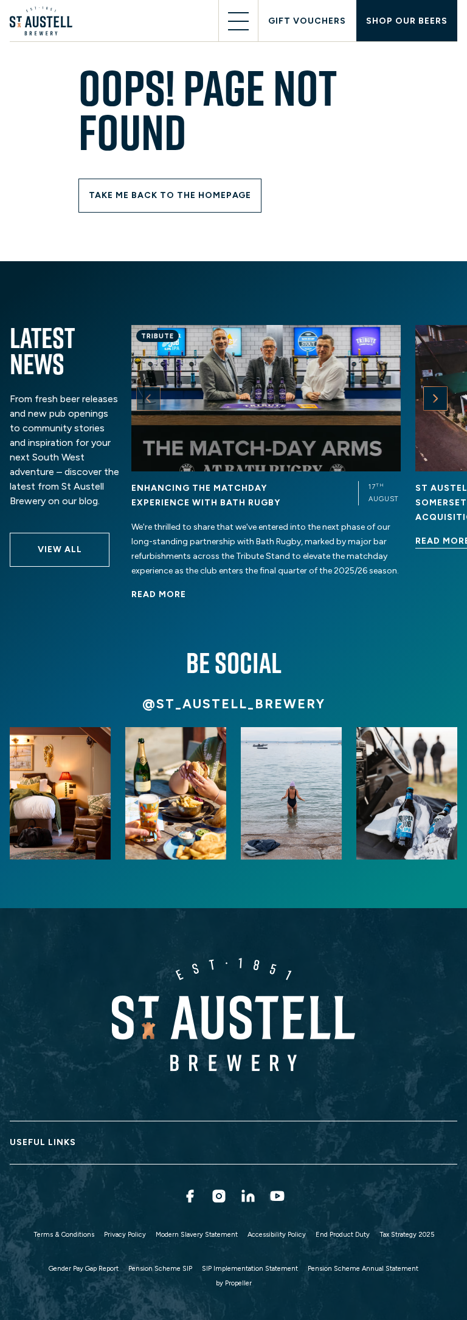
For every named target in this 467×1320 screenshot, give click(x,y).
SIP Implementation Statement (250, 1269)
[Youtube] (277, 1196)
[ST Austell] (43, 21)
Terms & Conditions (63, 1235)
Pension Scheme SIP (160, 1269)
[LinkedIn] (248, 1196)
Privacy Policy (125, 1235)
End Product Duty (343, 1235)
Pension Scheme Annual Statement (363, 1269)
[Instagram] (219, 1196)
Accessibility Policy (276, 1235)
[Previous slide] (148, 398)
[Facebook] (189, 1196)
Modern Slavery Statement (197, 1235)
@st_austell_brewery (233, 703)
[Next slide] (435, 398)
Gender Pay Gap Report (84, 1269)
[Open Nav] (238, 21)
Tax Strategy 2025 (406, 1235)
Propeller (238, 1283)
